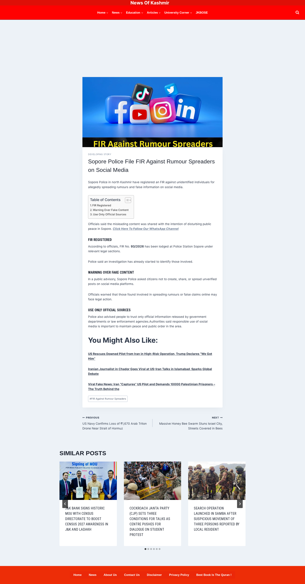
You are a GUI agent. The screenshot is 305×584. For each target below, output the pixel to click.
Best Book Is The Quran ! (214, 575)
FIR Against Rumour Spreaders (108, 398)
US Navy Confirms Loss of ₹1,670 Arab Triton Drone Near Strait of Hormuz (114, 423)
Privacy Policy (179, 575)
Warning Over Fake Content (111, 210)
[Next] (240, 504)
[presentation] (88, 481)
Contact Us (132, 575)
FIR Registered (101, 205)
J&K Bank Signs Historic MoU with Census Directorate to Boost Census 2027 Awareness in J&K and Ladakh (86, 519)
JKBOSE (202, 12)
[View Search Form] (297, 12)
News (92, 575)
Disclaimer (154, 575)
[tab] (145, 549)
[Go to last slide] (65, 504)
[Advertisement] (152, 46)
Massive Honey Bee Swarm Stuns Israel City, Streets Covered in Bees (191, 423)
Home (77, 575)
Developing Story (99, 154)
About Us (110, 575)
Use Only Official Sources (109, 214)
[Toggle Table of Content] (126, 200)
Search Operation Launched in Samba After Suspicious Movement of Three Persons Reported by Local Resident (216, 519)
